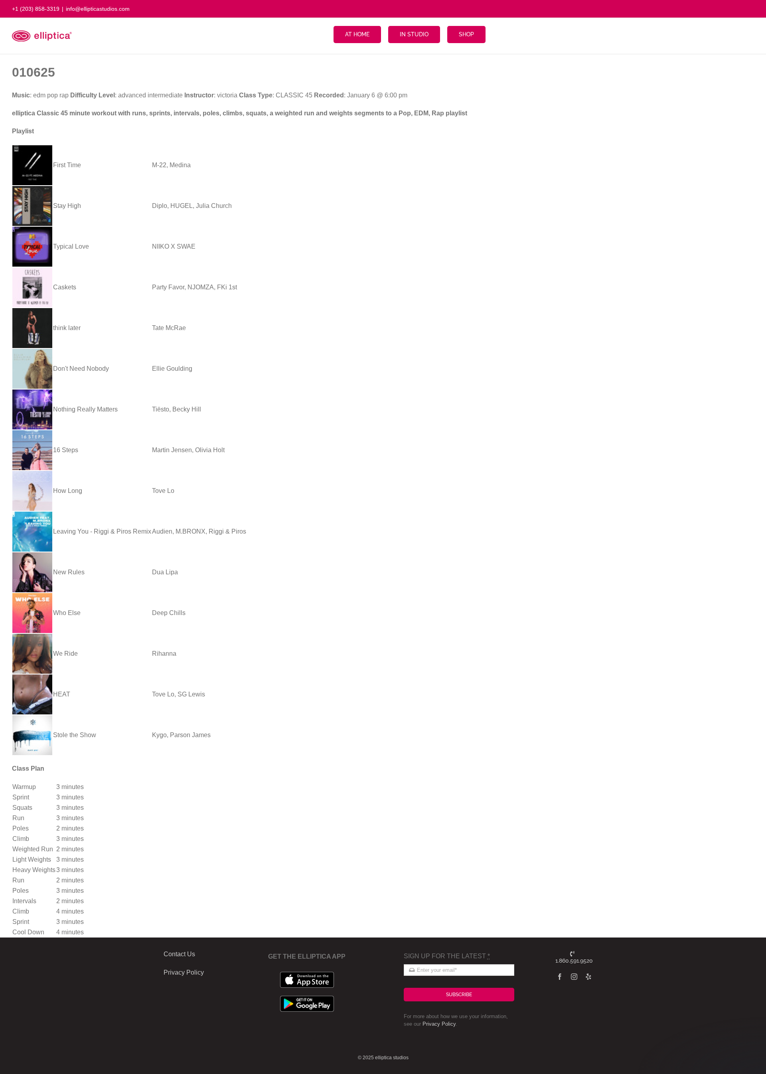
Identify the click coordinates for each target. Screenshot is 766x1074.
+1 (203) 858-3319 (35, 9)
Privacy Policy (439, 1024)
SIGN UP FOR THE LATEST (447, 956)
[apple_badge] (307, 974)
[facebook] (560, 976)
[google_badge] (307, 998)
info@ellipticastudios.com (98, 9)
